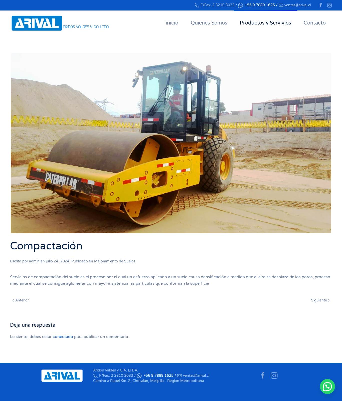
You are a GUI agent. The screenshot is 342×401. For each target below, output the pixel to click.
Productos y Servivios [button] (265, 23)
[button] (327, 386)
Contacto (315, 23)
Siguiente (319, 300)
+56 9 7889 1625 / (261, 5)
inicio (172, 23)
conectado (63, 336)
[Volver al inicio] (60, 23)
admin (34, 261)
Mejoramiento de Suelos (114, 261)
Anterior (22, 300)
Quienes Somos (209, 23)
